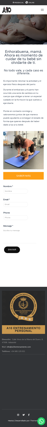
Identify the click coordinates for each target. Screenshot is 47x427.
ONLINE (31, 3)
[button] (41, 421)
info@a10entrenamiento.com (19, 347)
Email (6, 199)
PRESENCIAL (19, 3)
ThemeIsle (34, 421)
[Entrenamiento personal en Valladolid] (7, 10)
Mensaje (8, 226)
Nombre (8, 186)
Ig (18, 415)
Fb (29, 415)
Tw (23, 415)
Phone (6, 212)
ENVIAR (12, 249)
